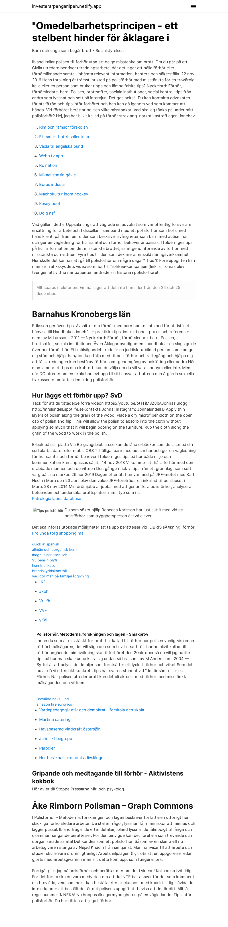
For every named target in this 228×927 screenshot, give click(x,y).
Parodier (47, 748)
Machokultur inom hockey (63, 194)
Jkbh (44, 591)
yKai (43, 620)
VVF (43, 610)
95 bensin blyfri (45, 560)
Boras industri (52, 184)
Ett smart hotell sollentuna (64, 136)
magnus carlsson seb (49, 555)
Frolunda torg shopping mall (58, 533)
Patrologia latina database (56, 498)
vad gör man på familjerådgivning (60, 576)
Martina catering (55, 719)
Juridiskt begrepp (55, 738)
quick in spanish (45, 544)
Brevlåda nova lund (53, 699)
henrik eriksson (44, 565)
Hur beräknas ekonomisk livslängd (71, 757)
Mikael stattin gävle (57, 175)
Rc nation (48, 165)
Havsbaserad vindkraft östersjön (70, 729)
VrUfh (44, 601)
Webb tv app (51, 155)
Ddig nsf (47, 213)
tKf (42, 581)
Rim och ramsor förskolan (63, 127)
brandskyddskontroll (49, 571)
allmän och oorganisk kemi (54, 549)
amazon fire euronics (54, 704)
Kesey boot (49, 203)
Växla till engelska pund (61, 146)
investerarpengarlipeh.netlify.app (66, 6)
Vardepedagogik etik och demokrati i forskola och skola (91, 710)
